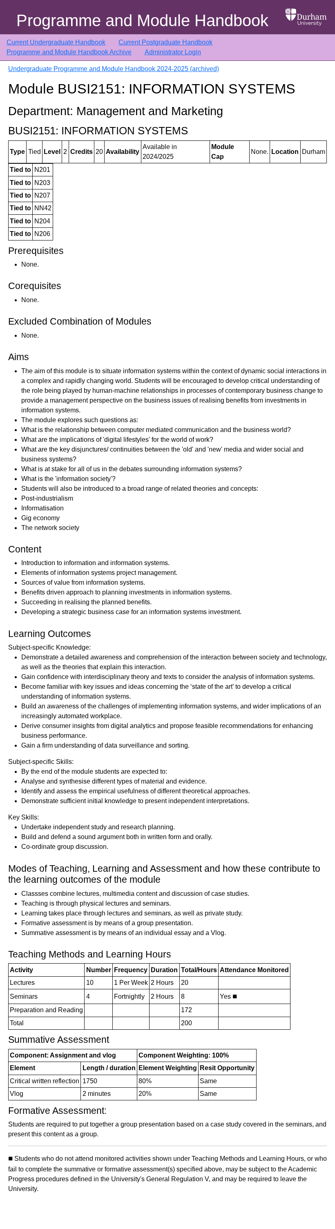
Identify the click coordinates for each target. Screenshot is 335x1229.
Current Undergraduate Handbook (56, 42)
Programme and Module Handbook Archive (69, 52)
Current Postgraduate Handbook (165, 42)
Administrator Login (173, 52)
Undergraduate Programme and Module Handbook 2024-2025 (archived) (113, 68)
